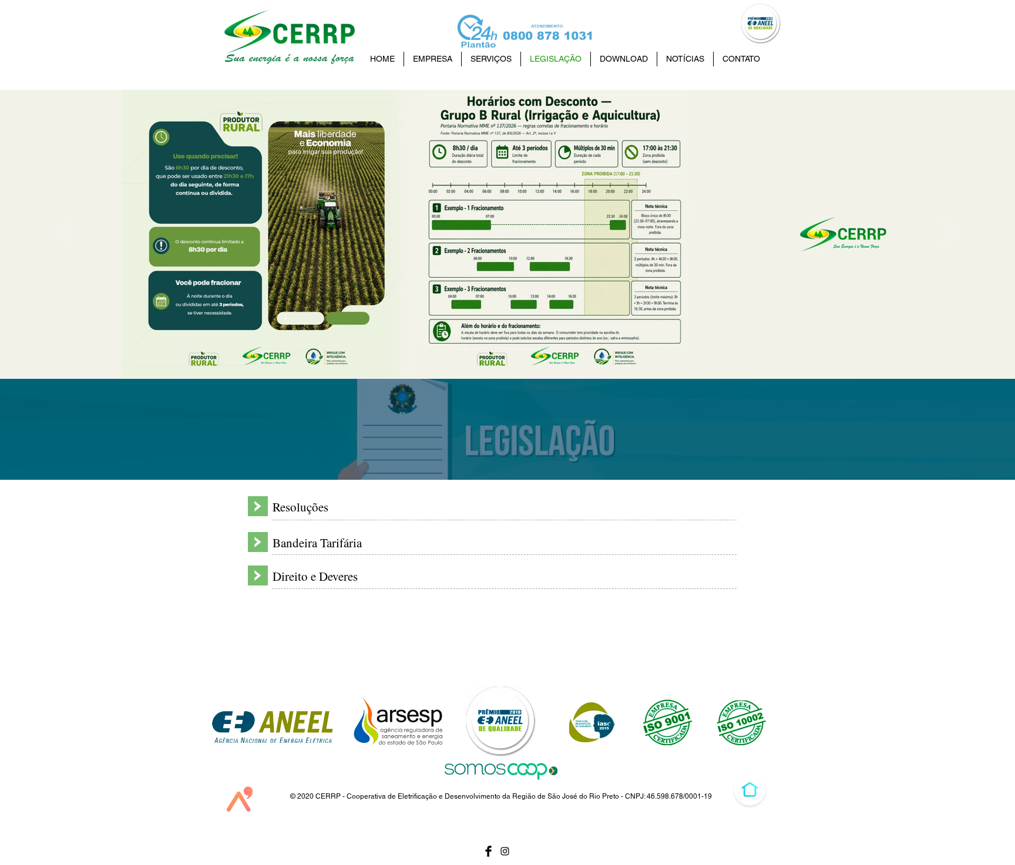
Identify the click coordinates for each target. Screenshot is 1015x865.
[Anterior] (65, 234)
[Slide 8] (476, 349)
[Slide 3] (528, 349)
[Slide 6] (497, 349)
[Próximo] (949, 234)
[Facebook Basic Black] (488, 851)
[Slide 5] (507, 349)
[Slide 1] (539, 349)
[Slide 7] (486, 349)
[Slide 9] (465, 349)
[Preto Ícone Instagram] (504, 851)
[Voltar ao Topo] (750, 789)
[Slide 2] (518, 349)
